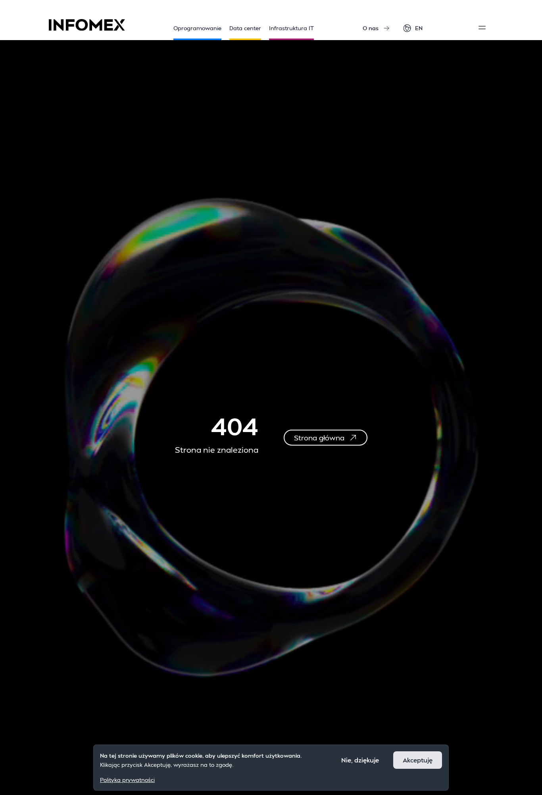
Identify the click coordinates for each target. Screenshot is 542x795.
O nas (371, 28)
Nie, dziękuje (360, 760)
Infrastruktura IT (291, 28)
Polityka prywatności (127, 779)
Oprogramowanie (197, 28)
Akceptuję (417, 760)
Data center (245, 28)
